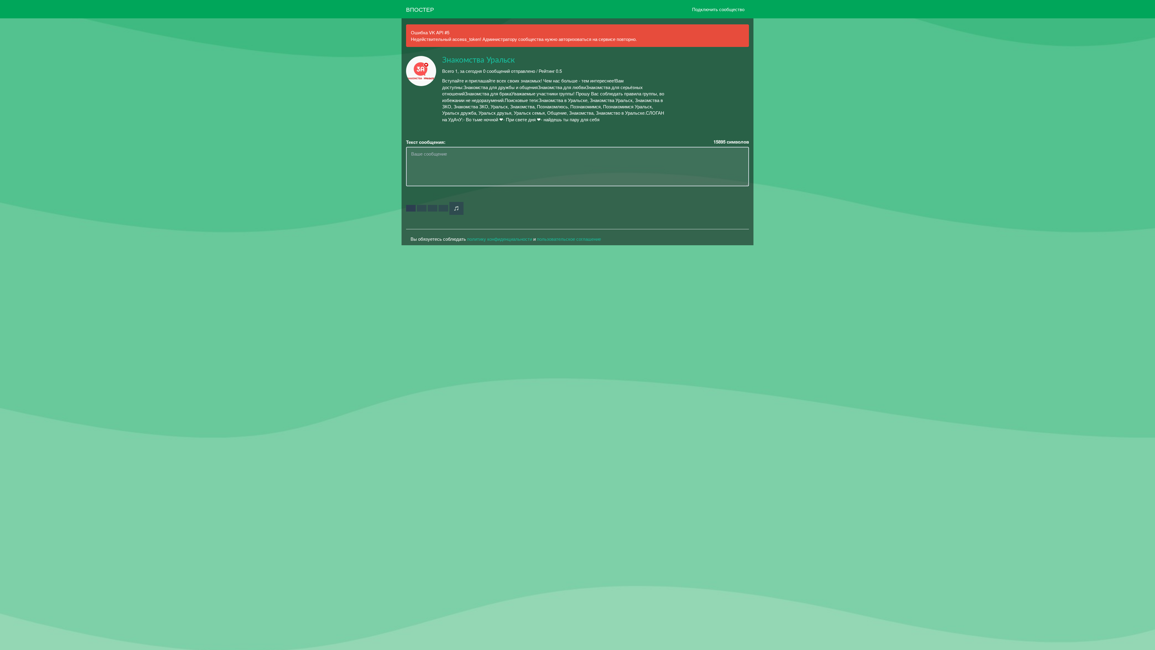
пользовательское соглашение (569, 239)
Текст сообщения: (425, 142)
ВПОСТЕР (420, 9)
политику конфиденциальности (499, 239)
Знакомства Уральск (478, 60)
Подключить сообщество (718, 9)
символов (731, 142)
